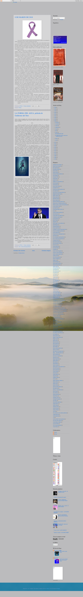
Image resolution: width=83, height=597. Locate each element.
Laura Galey (55, 323)
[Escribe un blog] (36, 106)
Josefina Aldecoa (56, 291)
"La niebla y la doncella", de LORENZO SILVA (63, 492)
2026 (55, 107)
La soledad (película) (56, 317)
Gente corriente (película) (57, 254)
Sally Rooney (55, 395)
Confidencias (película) (57, 217)
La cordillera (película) (57, 306)
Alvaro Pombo (55, 172)
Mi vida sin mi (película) (57, 355)
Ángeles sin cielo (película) (58, 181)
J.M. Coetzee (55, 278)
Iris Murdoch (55, 274)
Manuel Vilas (55, 340)
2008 (55, 157)
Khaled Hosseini (56, 297)
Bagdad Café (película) (57, 193)
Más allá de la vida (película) (58, 351)
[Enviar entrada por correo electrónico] (33, 106)
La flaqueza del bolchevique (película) (59, 311)
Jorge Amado (55, 289)
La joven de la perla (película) (58, 314)
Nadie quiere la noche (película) (58, 366)
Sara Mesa (55, 400)
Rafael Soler (55, 383)
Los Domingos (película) (57, 331)
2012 (55, 150)
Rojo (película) (55, 388)
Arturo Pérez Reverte (56, 186)
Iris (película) (55, 272)
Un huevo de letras (57, 550)
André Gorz (55, 180)
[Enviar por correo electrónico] (35, 106)
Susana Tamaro (56, 408)
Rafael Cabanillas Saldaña (57, 380)
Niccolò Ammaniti (56, 368)
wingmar (47, 588)
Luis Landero (55, 334)
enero (56, 140)
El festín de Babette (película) (58, 230)
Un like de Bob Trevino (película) (59, 419)
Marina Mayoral (55, 345)
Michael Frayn (55, 357)
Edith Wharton (55, 224)
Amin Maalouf (55, 175)
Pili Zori (20, 107)
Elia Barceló (55, 235)
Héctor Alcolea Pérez (56, 264)
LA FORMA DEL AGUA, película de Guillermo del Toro (29, 114)
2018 (55, 120)
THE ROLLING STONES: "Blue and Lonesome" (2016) (64, 560)
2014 (55, 147)
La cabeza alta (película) (57, 304)
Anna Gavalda (55, 183)
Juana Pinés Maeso (56, 294)
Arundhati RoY (55, 187)
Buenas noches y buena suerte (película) (60, 204)
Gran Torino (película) (57, 257)
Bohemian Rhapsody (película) (58, 201)
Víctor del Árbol (56, 423)
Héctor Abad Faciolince (57, 263)
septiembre (57, 127)
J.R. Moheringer (56, 280)
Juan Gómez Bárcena (57, 292)
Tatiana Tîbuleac (56, 409)
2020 (55, 117)
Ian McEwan (55, 269)
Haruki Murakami (56, 261)
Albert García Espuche (57, 166)
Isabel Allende (55, 277)
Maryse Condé (55, 349)
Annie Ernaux (55, 184)
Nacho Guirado (55, 365)
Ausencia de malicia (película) (58, 189)
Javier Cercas (55, 283)
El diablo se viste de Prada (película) (59, 229)
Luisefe (55, 432)
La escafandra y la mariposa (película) (59, 309)
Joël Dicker (55, 286)
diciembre (57, 122)
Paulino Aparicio (56, 374)
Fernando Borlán (56, 247)
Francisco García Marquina (58, 252)
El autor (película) (56, 227)
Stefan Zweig (55, 405)
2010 (55, 154)
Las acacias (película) (57, 321)
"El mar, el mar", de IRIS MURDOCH (60, 530)
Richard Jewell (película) (57, 386)
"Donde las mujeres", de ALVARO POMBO (61, 532)
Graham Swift (55, 255)
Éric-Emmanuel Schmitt (57, 243)
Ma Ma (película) (56, 335)
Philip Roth (55, 375)
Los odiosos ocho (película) (58, 332)
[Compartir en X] (37, 106)
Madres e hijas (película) (57, 337)
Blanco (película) (56, 200)
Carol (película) (55, 207)
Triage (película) (56, 414)
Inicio (33, 250)
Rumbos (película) (56, 394)
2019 (55, 119)
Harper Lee (55, 260)
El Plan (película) (56, 232)
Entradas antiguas (46, 250)
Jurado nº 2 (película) (57, 295)
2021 (55, 115)
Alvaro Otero (55, 170)
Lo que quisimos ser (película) (58, 328)
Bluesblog (56, 558)
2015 (55, 145)
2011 (55, 152)
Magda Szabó (55, 338)
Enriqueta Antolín (56, 240)
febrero (56, 138)
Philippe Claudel (56, 377)
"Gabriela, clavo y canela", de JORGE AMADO (63, 506)
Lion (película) (55, 326)
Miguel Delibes (55, 360)
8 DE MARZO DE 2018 (24, 17)
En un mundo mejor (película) (58, 238)
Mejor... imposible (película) (58, 352)
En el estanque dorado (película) (58, 237)
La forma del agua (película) (26, 246)
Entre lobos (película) (57, 241)
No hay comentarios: (27, 106)
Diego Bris (55, 221)
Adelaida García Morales (57, 164)
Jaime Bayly (55, 281)
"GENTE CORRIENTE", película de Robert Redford (62, 500)
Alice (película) (55, 167)
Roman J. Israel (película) (57, 389)
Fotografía (55, 249)
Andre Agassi (55, 178)
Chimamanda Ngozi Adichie (58, 209)
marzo (56, 132)
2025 (55, 109)
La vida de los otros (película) (58, 318)
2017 (55, 142)
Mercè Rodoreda (56, 354)
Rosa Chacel (55, 391)
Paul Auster (55, 372)
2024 (55, 110)
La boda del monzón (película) (58, 298)
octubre (56, 125)
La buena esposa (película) (58, 301)
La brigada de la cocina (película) (59, 300)
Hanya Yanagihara (56, 258)
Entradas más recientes (19, 250)
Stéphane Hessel (56, 406)
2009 (55, 155)
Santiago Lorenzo (56, 397)
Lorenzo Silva (55, 329)
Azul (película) (55, 190)
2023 (55, 112)
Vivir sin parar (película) (57, 425)
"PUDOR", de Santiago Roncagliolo (60, 497)
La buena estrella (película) (58, 303)
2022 (55, 114)
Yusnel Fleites (55, 426)
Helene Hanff (55, 266)
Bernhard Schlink (56, 198)
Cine (19, 246)
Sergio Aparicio (55, 403)
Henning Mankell (56, 267)
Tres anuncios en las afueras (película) (60, 412)
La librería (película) (56, 315)
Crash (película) (56, 218)
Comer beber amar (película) (58, 215)
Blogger (58, 588)
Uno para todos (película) (57, 420)
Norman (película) (56, 369)
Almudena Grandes (56, 169)
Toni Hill (54, 411)
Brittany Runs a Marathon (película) (59, 203)
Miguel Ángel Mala (56, 358)
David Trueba (55, 220)
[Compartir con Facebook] (38, 106)
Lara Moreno (55, 320)
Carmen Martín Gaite (56, 206)
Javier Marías (55, 284)
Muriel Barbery (55, 363)
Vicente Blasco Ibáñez (57, 422)
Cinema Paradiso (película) (58, 212)
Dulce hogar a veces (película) (58, 223)
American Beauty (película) (58, 173)
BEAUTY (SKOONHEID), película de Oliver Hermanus (63, 515)
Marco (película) (56, 343)
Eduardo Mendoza (56, 226)
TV (53, 417)
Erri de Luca (55, 244)
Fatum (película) (56, 246)
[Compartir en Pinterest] (39, 106)
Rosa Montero (55, 392)
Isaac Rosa (55, 275)
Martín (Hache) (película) (57, 348)
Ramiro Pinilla (55, 385)
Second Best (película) (57, 402)
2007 (55, 159)
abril (56, 130)
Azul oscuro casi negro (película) (59, 192)
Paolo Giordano (55, 371)
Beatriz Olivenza (56, 195)
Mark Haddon (55, 346)
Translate (61, 19)
